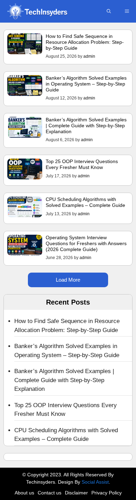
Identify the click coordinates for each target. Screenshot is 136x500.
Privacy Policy (106, 492)
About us (24, 492)
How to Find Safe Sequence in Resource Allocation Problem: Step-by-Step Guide (85, 42)
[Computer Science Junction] (36, 11)
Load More (68, 280)
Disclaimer (76, 492)
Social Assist (95, 482)
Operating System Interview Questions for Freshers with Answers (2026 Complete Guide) (86, 243)
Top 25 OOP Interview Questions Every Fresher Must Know (82, 164)
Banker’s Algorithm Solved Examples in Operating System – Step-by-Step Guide (86, 83)
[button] (109, 11)
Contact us (49, 492)
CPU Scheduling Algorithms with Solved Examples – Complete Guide (85, 202)
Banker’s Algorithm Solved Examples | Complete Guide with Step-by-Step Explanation (86, 125)
